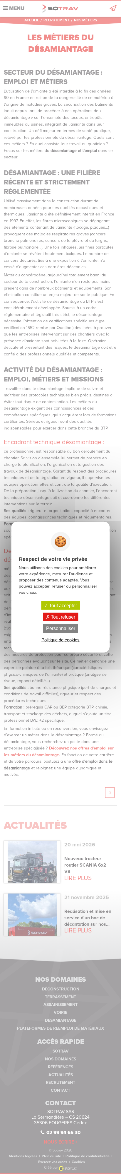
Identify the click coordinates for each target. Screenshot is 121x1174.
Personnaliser (60, 628)
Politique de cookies (60, 639)
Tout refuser (62, 617)
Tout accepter (62, 605)
